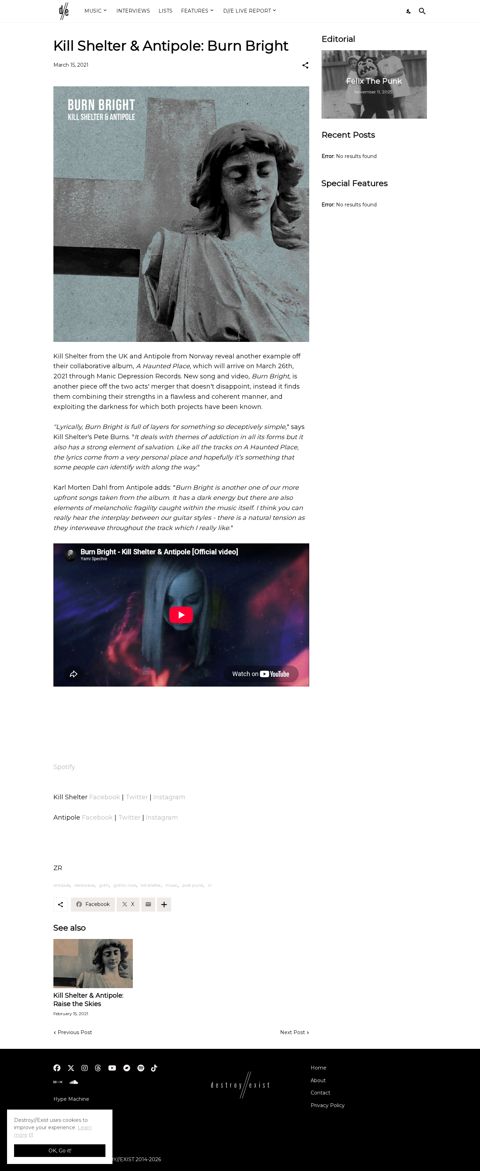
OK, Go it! (59, 1150)
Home (318, 1068)
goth (104, 885)
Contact (320, 1093)
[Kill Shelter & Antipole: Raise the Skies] (93, 963)
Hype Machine (71, 1099)
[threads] (98, 1068)
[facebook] (56, 1068)
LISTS (165, 11)
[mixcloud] (57, 1082)
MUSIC (93, 11)
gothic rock (124, 885)
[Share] (305, 65)
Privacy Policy (328, 1105)
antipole (61, 885)
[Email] (148, 905)
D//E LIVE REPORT (247, 11)
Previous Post (75, 1032)
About (318, 1080)
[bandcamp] (126, 1068)
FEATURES (194, 11)
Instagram (169, 797)
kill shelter (151, 885)
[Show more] (164, 905)
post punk (192, 885)
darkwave (84, 885)
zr (210, 885)
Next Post (292, 1032)
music (172, 885)
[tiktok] (154, 1068)
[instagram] (85, 1068)
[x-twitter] (70, 1068)
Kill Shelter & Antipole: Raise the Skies (88, 1000)
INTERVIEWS (133, 11)
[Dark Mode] (409, 11)
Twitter (136, 797)
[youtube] (112, 1068)
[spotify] (140, 1068)
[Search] (421, 11)
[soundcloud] (73, 1082)
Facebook (104, 797)
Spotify (64, 767)
